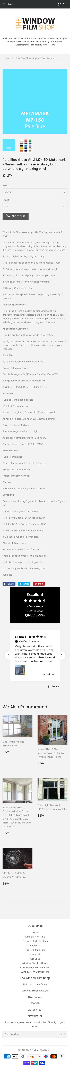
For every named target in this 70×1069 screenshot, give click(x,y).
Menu (10, 4)
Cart (64, 4)
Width (6, 185)
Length (6, 199)
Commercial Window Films (35, 967)
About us (35, 958)
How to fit (35, 954)
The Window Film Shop (37, 1050)
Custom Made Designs (35, 941)
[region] (35, 655)
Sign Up (61, 1034)
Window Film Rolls (35, 936)
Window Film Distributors (35, 971)
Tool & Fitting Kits (35, 949)
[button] (9, 655)
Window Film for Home (35, 963)
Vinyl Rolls (35, 945)
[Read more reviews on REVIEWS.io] (35, 616)
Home (6, 58)
